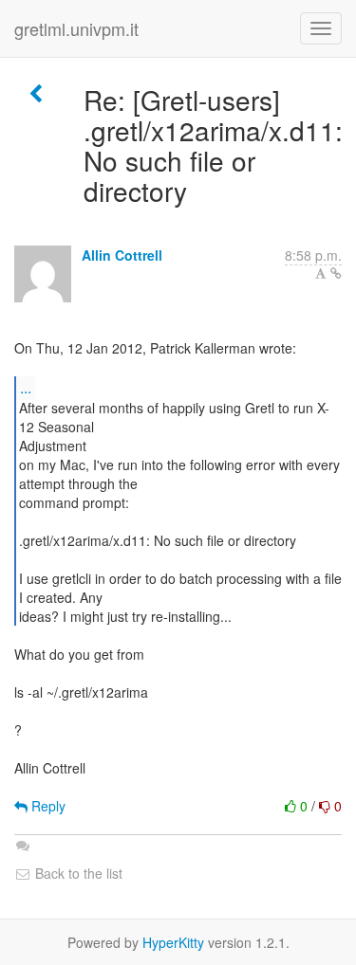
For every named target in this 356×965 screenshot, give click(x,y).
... (25, 387)
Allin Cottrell (122, 255)
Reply (47, 805)
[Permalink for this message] (336, 273)
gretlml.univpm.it (76, 28)
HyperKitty (173, 942)
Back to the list (76, 873)
